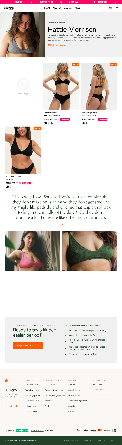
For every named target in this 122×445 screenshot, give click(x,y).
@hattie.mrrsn (57, 45)
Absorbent (57, 8)
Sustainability (74, 390)
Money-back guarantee (55, 395)
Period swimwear (32, 390)
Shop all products (25, 346)
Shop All (47, 8)
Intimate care (30, 406)
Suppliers (72, 406)
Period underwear (32, 385)
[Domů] (9, 8)
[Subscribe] (114, 390)
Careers (71, 411)
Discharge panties (33, 395)
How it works (74, 395)
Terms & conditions (71, 440)
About (77, 8)
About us (72, 385)
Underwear (68, 8)
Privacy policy (88, 440)
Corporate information (107, 440)
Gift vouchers (31, 411)
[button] (117, 8)
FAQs (47, 406)
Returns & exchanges (54, 390)
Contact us (50, 385)
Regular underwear (33, 401)
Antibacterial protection (79, 401)
